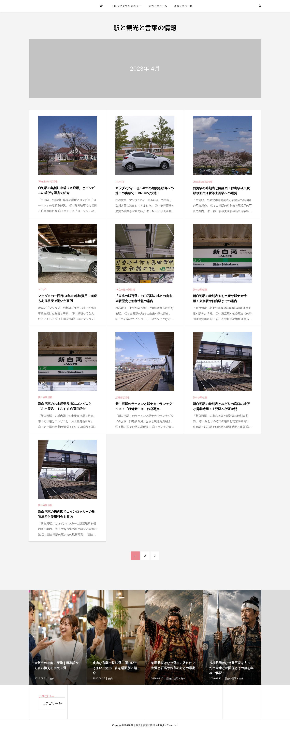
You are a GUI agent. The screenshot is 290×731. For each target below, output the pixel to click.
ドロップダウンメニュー (126, 5)
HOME (101, 6)
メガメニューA (157, 5)
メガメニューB (183, 5)
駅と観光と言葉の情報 (145, 27)
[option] (58, 637)
